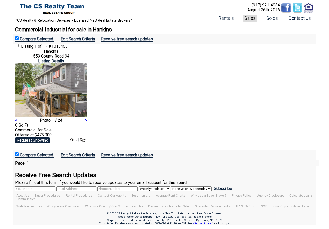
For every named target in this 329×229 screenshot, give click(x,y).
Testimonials (141, 195)
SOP (264, 206)
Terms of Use (133, 206)
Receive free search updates (127, 38)
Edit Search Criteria (78, 38)
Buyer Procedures (47, 195)
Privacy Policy (241, 195)
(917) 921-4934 (266, 5)
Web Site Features (29, 206)
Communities (26, 199)
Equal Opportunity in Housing (292, 206)
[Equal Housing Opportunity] (309, 5)
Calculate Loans (301, 195)
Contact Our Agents (112, 195)
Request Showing (32, 140)
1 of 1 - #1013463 (51, 46)
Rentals (226, 18)
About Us (22, 195)
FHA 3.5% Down (246, 206)
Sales (250, 18)
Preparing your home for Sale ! (169, 206)
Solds (272, 18)
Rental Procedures (79, 195)
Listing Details (51, 61)
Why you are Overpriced (63, 206)
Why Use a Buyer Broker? (208, 195)
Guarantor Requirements (212, 206)
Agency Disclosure (270, 195)
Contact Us (299, 18)
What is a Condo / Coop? (102, 206)
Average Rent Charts (170, 195)
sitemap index (202, 223)
